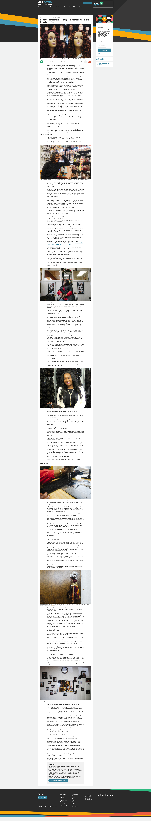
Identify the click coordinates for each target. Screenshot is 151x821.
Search (75, 6)
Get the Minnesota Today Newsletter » (58, 780)
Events (61, 798)
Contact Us (62, 797)
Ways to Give (68, 6)
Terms (99, 53)
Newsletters (75, 794)
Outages (74, 795)
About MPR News (63, 794)
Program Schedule (100, 58)
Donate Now (87, 3)
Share (89, 61)
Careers (61, 795)
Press (73, 797)
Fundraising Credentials (62, 803)
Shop (73, 800)
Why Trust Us (75, 806)
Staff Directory (75, 802)
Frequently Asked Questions (63, 801)
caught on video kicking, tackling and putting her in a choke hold (65, 243)
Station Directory (100, 59)
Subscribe (104, 50)
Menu (40, 6)
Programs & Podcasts (50, 6)
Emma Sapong (43, 17)
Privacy (73, 798)
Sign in (81, 6)
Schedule (60, 6)
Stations (74, 803)
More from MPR (63, 805)
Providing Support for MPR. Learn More (102, 64)
